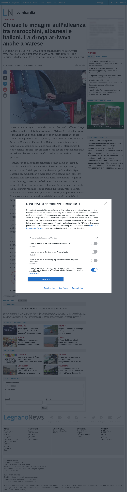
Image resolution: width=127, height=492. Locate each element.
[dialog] (63, 246)
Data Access (63, 288)
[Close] (106, 204)
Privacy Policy (77, 288)
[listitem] (63, 237)
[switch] (94, 243)
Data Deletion (49, 288)
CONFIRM (45, 279)
